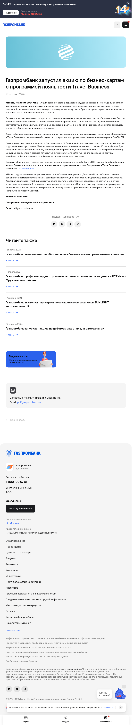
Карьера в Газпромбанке (20, 617)
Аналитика (12, 587)
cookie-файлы (74, 669)
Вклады (10, 611)
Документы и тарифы (18, 552)
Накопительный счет (18, 622)
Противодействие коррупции (23, 581)
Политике (107, 707)
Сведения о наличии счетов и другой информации (36, 599)
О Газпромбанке (15, 540)
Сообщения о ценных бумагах (21, 661)
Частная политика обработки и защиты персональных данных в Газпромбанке (47, 652)
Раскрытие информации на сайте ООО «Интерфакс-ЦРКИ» (37, 656)
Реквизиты (12, 564)
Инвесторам (13, 576)
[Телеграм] (24, 689)
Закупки (11, 558)
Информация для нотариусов (23, 605)
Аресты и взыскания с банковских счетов (31, 593)
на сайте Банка (26, 168)
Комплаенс (12, 570)
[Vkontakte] (9, 689)
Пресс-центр (13, 546)
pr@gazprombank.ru (29, 402)
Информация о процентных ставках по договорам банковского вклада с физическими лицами (55, 638)
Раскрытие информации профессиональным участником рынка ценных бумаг (47, 643)
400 (8, 492)
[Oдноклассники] (17, 689)
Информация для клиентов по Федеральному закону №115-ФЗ (38, 647)
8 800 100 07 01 (16, 481)
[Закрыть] (128, 3)
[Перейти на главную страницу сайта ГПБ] (14, 24)
